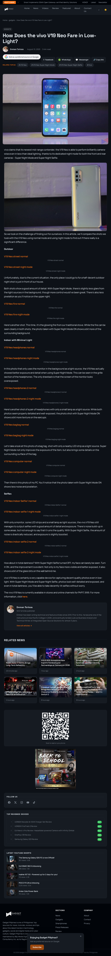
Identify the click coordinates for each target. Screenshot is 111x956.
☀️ (105, 10)
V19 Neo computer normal (18, 461)
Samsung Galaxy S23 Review (26, 839)
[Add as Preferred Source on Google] (22, 57)
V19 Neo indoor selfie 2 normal (20, 541)
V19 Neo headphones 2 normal (20, 388)
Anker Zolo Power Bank (28, 891)
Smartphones (61, 923)
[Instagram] (21, 802)
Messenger (82, 59)
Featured (67, 8)
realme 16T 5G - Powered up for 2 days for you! (38, 874)
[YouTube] (27, 802)
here (24, 596)
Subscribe (37, 947)
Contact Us (88, 9)
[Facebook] (9, 802)
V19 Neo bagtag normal (16, 424)
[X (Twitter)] (15, 802)
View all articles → (24, 625)
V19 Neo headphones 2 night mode (22, 398)
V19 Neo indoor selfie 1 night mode (22, 511)
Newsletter (103, 2)
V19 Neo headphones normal (19, 347)
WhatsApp (64, 59)
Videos (45, 8)
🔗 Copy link (98, 59)
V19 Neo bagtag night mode (18, 435)
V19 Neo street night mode (18, 266)
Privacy (87, 923)
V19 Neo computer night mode (20, 472)
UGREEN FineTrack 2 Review (26, 826)
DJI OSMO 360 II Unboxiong (30, 866)
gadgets (12, 20)
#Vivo (89, 65)
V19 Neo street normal (16, 256)
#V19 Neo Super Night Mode (43, 65)
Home (27, 8)
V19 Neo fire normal (14, 303)
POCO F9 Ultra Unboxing (29, 883)
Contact (87, 919)
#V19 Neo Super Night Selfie (70, 65)
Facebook (48, 59)
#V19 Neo (23, 65)
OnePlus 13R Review (23, 835)
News (35, 8)
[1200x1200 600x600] (55, 789)
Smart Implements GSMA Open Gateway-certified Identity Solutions (40, 2)
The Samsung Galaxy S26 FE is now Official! (36, 858)
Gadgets (59, 919)
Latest (93, 2)
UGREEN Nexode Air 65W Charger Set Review (33, 822)
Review (55, 8)
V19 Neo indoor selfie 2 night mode (22, 552)
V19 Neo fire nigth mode (17, 314)
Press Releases (62, 927)
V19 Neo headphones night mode (21, 358)
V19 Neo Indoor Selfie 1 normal (20, 500)
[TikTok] (34, 802)
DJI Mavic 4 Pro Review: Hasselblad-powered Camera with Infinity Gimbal (44, 830)
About (77, 8)
